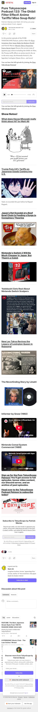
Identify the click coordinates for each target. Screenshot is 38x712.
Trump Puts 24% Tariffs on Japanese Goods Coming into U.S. (16, 171)
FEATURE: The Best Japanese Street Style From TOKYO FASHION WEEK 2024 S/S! (12, 625)
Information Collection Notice (25, 686)
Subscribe (27, 2)
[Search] (35, 617)
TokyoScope (11, 27)
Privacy (20, 697)
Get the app (28, 703)
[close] (32, 647)
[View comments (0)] (10, 34)
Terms (25, 697)
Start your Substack (14, 703)
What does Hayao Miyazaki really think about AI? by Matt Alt (18, 120)
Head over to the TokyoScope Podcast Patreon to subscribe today (17, 492)
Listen (34, 28)
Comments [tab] (6, 595)
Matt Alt (21, 27)
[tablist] (9, 595)
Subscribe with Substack (20, 680)
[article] (19, 629)
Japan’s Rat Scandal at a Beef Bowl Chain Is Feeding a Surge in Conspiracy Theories (18, 215)
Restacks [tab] (13, 595)
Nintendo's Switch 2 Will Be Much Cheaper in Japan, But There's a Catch (16, 255)
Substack (10, 708)
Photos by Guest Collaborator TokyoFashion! (10, 630)
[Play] (4, 94)
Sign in (34, 2)
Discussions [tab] (15, 617)
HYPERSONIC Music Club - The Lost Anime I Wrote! (13, 641)
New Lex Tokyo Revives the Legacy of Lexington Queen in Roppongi (17, 344)
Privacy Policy (20, 687)
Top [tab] (4, 617)
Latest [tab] (8, 617)
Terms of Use (29, 684)
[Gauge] (33, 94)
